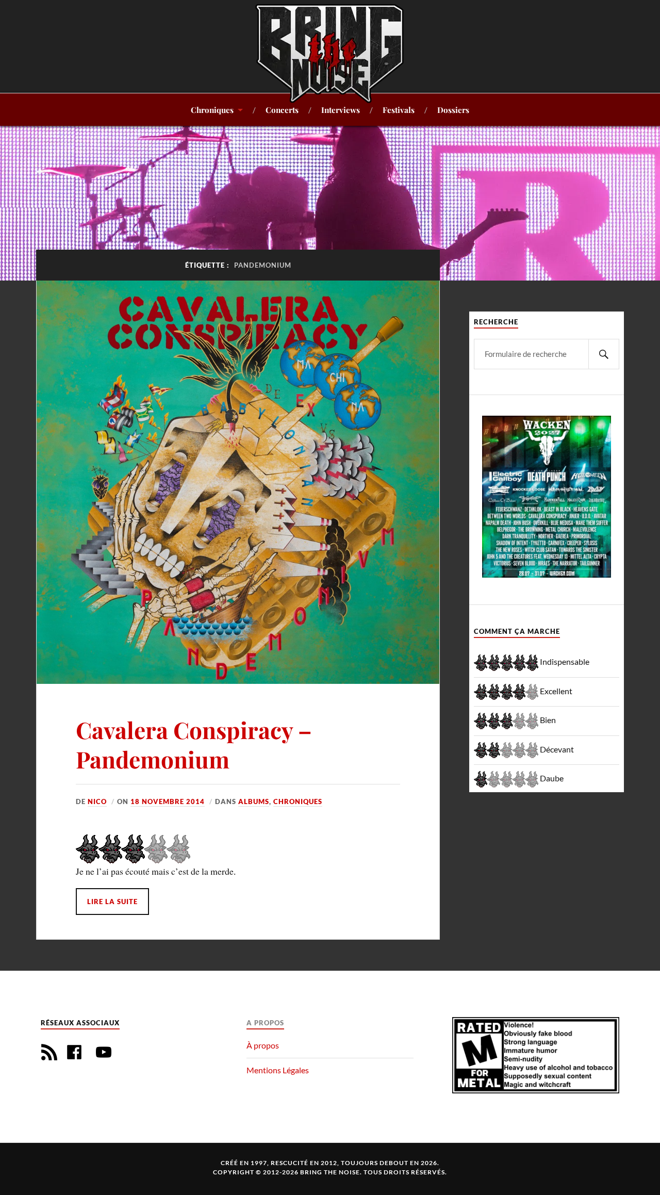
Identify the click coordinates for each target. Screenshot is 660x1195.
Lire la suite (112, 901)
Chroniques (212, 109)
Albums (253, 801)
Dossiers (453, 109)
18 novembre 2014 (167, 801)
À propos (262, 1045)
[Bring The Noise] (330, 53)
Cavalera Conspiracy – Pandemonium (194, 744)
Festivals (399, 109)
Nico (97, 801)
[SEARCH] (603, 354)
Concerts (282, 109)
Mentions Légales (277, 1070)
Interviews (340, 109)
